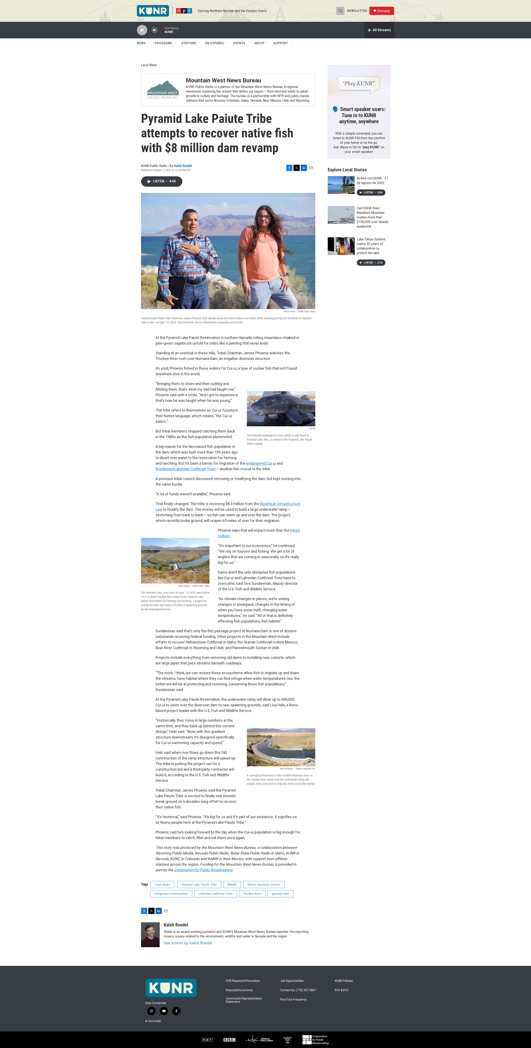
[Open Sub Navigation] (149, 43)
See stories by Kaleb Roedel (188, 942)
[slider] (161, 30)
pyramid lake (280, 893)
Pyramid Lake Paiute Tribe (199, 884)
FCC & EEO (342, 990)
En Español (214, 43)
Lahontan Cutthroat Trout (216, 893)
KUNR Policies (344, 980)
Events (239, 43)
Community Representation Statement (244, 1000)
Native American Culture (263, 884)
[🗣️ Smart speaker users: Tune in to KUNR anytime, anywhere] (359, 82)
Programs (163, 43)
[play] (142, 30)
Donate (383, 11)
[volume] (154, 30)
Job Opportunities (292, 980)
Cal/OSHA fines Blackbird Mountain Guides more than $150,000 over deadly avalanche (372, 217)
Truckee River (252, 893)
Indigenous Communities (171, 893)
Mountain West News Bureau (223, 80)
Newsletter (357, 10)
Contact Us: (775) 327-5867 (298, 990)
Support (281, 43)
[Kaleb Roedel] (150, 934)
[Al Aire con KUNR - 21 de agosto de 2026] (341, 185)
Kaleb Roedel (183, 166)
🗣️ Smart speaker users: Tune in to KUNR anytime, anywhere (358, 115)
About (259, 43)
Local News (149, 65)
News (141, 43)
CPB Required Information (243, 980)
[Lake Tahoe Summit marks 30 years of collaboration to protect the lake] (341, 246)
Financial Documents (239, 990)
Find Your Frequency (293, 999)
